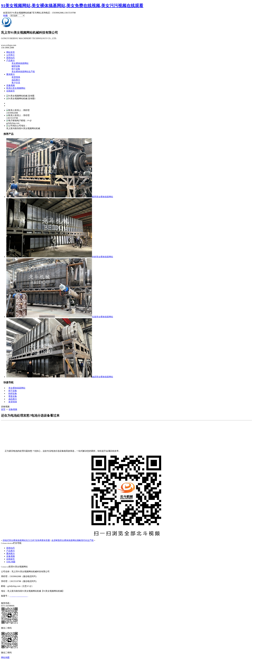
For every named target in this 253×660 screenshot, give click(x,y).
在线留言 (10, 91)
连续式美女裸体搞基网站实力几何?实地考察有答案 (26, 540)
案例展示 (10, 74)
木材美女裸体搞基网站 (102, 257)
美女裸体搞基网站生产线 (23, 71)
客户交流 (16, 82)
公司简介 (10, 55)
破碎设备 (16, 66)
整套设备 (12, 396)
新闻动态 (10, 58)
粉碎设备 (12, 393)
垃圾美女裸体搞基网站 (102, 317)
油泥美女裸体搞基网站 (102, 377)
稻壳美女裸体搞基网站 (102, 197)
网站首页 (10, 52)
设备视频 (10, 85)
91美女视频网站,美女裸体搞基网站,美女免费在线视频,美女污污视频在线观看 (72, 5)
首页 (3, 409)
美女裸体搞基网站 (20, 63)
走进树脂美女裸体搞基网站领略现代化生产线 (72, 540)
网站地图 (5, 657)
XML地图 (10, 562)
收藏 (5, 15)
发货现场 (16, 77)
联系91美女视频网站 (15, 88)
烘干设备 (16, 69)
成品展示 (16, 80)
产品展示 (10, 60)
